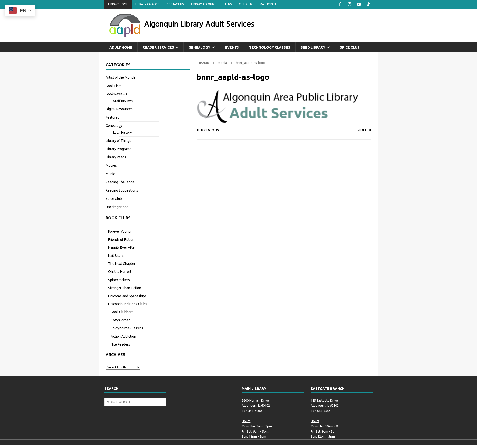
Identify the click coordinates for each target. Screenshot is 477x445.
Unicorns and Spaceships (127, 296)
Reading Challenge (120, 182)
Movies (111, 165)
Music (110, 174)
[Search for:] (135, 401)
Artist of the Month (120, 77)
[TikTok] (368, 4)
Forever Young (119, 231)
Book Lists (113, 86)
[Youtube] (359, 4)
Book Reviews (116, 94)
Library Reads (116, 157)
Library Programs (118, 149)
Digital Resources (119, 109)
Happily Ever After (122, 247)
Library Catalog (147, 4)
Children (245, 4)
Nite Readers (120, 344)
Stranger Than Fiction (124, 288)
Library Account (203, 4)
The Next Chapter (121, 264)
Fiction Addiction (123, 336)
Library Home (118, 4)
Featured (112, 117)
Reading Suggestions (122, 190)
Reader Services (158, 47)
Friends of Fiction (121, 240)
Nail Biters (116, 256)
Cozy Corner (120, 320)
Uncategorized (117, 207)
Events (232, 47)
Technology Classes (269, 47)
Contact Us (175, 4)
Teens (227, 4)
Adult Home (120, 47)
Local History (122, 132)
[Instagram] (349, 4)
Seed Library (313, 47)
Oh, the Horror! (119, 272)
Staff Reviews (123, 100)
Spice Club (350, 47)
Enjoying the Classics (127, 328)
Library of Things (118, 141)
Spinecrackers (119, 280)
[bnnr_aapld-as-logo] (284, 121)
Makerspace (268, 4)
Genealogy (199, 47)
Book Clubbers (122, 312)
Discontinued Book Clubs (127, 304)
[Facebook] (340, 4)
